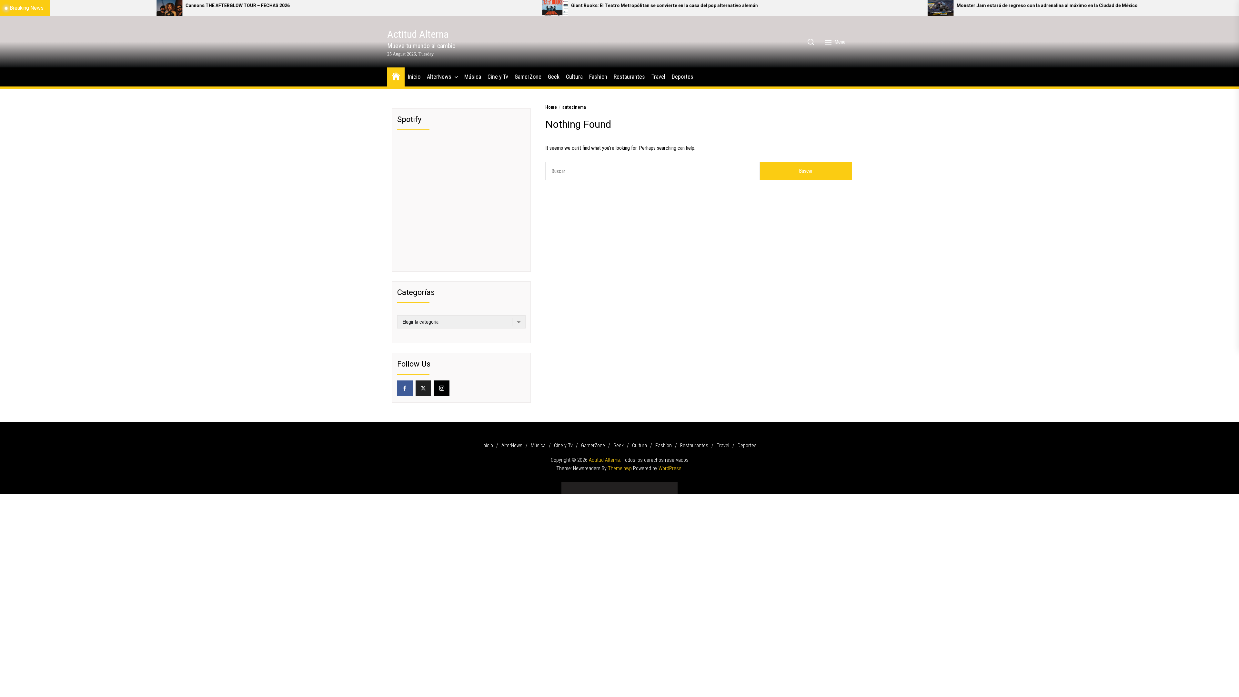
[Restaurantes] (648, 485)
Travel (658, 76)
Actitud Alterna (417, 34)
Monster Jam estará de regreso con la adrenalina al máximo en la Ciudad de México (910, 6)
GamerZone (528, 76)
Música (472, 76)
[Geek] (619, 485)
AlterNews (439, 76)
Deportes (682, 76)
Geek (553, 76)
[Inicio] (571, 485)
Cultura (574, 76)
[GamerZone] (610, 485)
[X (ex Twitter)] (423, 388)
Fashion (598, 76)
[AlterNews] (581, 485)
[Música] (590, 485)
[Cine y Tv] (600, 485)
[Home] (396, 76)
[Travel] (658, 485)
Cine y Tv (498, 76)
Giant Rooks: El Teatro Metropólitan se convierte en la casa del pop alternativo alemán (527, 6)
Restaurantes (629, 76)
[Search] (811, 41)
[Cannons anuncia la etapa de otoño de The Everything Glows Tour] (1189, 8)
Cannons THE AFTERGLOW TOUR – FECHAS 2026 (100, 6)
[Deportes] (668, 485)
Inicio (414, 76)
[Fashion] (639, 485)
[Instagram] (441, 388)
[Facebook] (405, 388)
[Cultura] (629, 485)
